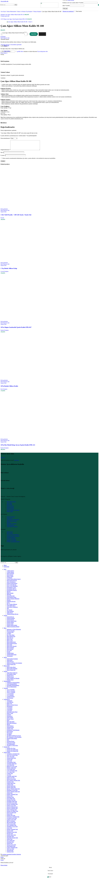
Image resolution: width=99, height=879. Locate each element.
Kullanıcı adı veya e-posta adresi (73, 2)
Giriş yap (65, 8)
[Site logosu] (49, 7)
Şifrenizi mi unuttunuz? (68, 11)
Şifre (66, 5)
